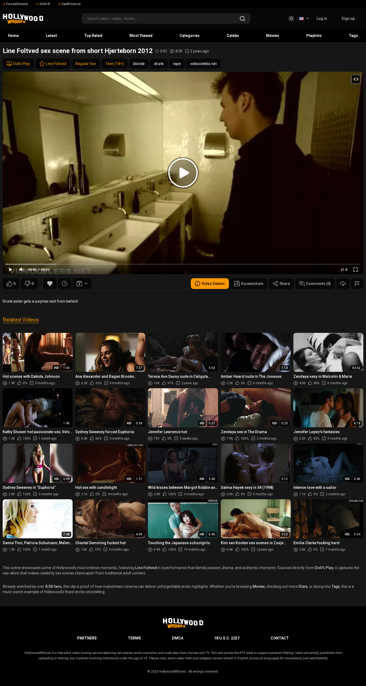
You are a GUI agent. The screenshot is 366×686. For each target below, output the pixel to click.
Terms (134, 638)
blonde (139, 64)
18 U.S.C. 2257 (227, 638)
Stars (303, 586)
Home (13, 35)
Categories (190, 35)
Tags (353, 35)
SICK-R (45, 4)
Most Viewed (140, 35)
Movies (272, 35)
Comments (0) (318, 283)
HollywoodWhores (172, 671)
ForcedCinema (17, 4)
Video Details (213, 283)
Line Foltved (56, 64)
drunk (159, 64)
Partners (87, 638)
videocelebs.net (203, 64)
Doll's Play (21, 64)
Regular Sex (86, 64)
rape (177, 64)
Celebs (233, 35)
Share (284, 283)
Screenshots (252, 283)
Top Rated (93, 35)
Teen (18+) (114, 64)
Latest (51, 35)
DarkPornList (71, 4)
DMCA (177, 638)
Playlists (314, 35)
